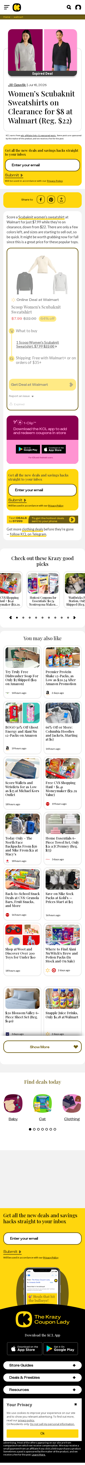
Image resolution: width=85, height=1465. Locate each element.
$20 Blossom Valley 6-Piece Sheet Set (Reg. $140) (22, 1016)
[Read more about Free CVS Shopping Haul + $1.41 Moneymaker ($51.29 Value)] (63, 768)
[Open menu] (7, 7)
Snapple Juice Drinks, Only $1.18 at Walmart (62, 1014)
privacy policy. (26, 1420)
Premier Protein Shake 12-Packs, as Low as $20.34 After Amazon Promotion (61, 677)
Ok (42, 1433)
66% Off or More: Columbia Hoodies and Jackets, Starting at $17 (62, 733)
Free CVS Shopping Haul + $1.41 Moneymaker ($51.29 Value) (61, 788)
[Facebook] (41, 199)
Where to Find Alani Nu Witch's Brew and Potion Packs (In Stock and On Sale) (62, 955)
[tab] (17, 617)
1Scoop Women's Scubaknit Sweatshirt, (37, 344)
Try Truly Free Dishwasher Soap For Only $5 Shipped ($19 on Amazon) (21, 677)
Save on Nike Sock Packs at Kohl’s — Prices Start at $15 (59, 897)
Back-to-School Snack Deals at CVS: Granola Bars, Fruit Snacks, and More (22, 899)
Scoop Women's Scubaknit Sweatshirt (36, 309)
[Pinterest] (51, 199)
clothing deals (32, 529)
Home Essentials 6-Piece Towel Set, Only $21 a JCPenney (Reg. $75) (62, 844)
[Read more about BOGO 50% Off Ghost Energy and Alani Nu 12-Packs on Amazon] (22, 713)
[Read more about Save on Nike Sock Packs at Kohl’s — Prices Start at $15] (63, 879)
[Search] (69, 7)
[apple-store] (24, 1348)
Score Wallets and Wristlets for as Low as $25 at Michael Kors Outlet (22, 788)
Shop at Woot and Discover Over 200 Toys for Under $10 (20, 953)
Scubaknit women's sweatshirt (41, 217)
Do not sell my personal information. (52, 1424)
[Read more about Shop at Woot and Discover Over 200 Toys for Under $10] (22, 935)
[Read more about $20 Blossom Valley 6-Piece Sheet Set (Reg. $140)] (22, 998)
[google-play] (60, 1348)
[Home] (17, 7)
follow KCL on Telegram (28, 534)
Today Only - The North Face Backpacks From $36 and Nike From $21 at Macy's (21, 846)
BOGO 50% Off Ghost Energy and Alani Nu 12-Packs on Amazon (21, 731)
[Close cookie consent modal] (75, 1405)
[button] (74, 1365)
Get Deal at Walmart (29, 384)
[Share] (61, 199)
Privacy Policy (55, 180)
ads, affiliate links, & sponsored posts (38, 135)
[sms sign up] (42, 519)
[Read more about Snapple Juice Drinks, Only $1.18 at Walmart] (63, 998)
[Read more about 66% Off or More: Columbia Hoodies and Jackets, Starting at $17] (63, 713)
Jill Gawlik (17, 85)
